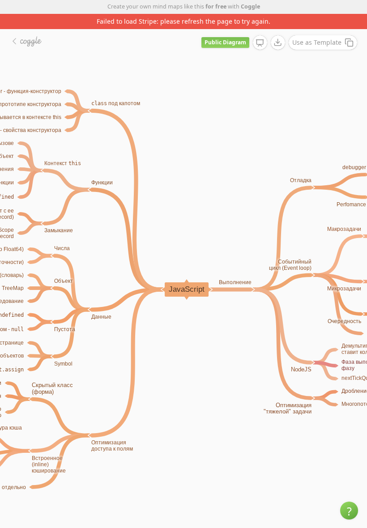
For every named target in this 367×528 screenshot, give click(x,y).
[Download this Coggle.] (278, 42)
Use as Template (316, 42)
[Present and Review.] (260, 43)
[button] (349, 510)
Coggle (250, 6)
